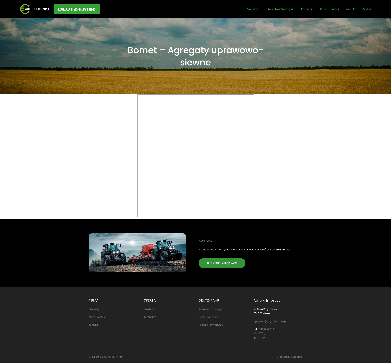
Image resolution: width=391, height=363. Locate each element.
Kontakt (93, 325)
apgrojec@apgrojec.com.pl (270, 321)
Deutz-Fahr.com (208, 317)
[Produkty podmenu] (260, 9)
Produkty (252, 9)
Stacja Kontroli (97, 317)
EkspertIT (296, 357)
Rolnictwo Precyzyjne (211, 309)
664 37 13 (259, 333)
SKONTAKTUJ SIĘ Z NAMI (222, 263)
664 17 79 (259, 338)
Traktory (149, 309)
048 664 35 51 (267, 329)
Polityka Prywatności (211, 325)
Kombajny (150, 317)
